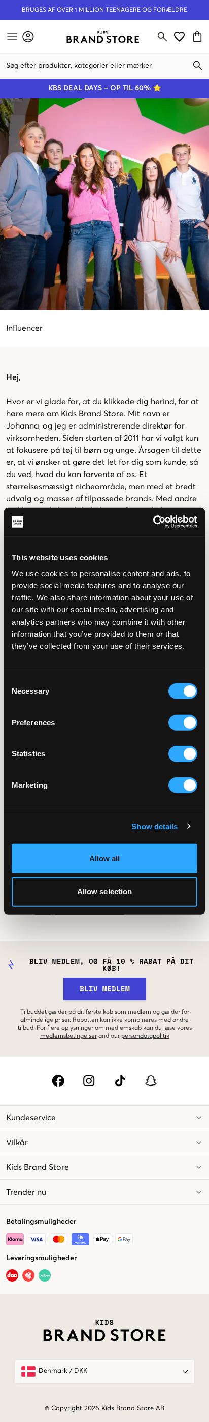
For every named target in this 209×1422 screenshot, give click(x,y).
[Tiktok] (120, 1081)
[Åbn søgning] (162, 37)
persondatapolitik (145, 1036)
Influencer (24, 328)
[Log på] (28, 36)
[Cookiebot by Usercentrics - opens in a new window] (153, 522)
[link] (102, 36)
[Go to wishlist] (179, 37)
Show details (154, 826)
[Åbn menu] (11, 37)
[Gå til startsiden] (102, 36)
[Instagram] (89, 1081)
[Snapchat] (151, 1081)
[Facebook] (58, 1081)
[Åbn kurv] (198, 36)
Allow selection (104, 891)
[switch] (182, 723)
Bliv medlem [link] (105, 988)
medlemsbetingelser (68, 1036)
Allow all (104, 858)
